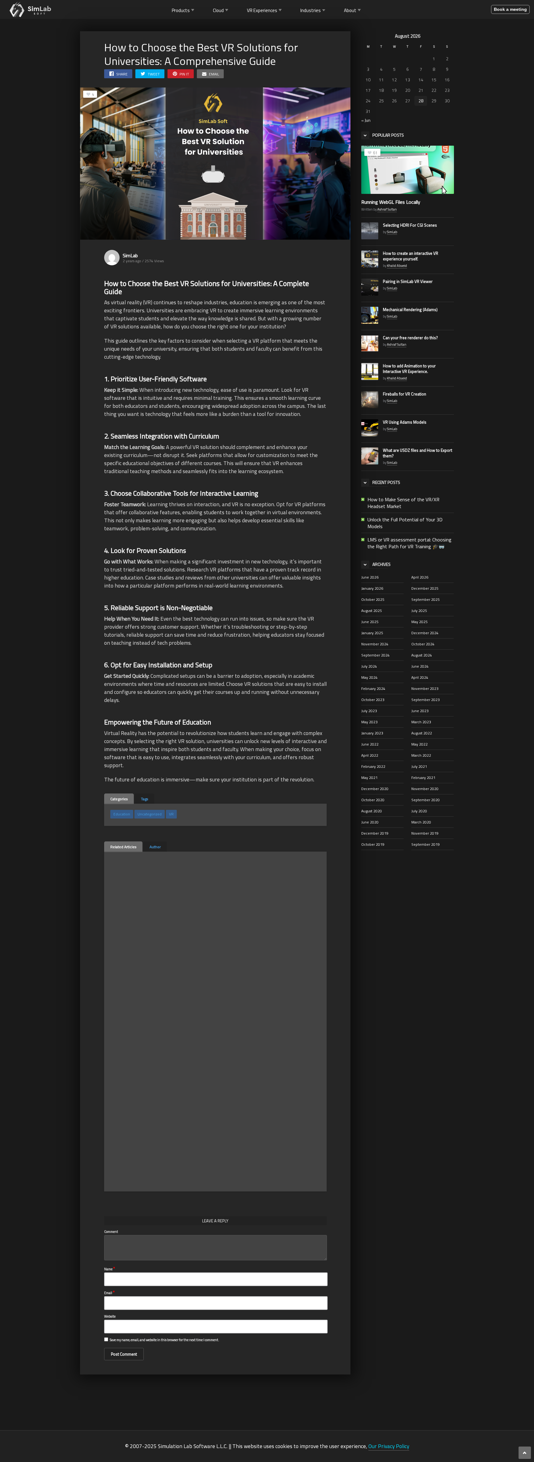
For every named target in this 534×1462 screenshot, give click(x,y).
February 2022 (373, 766)
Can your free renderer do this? (410, 338)
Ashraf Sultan (387, 209)
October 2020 (372, 800)
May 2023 (369, 722)
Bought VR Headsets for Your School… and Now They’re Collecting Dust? (264, 1008)
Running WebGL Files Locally (390, 202)
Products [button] (181, 10)
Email (109, 1292)
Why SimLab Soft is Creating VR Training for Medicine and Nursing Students (260, 1092)
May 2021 (369, 777)
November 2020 (425, 789)
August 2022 (421, 733)
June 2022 (370, 744)
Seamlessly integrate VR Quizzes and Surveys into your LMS (139, 1176)
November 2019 (425, 833)
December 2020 (374, 789)
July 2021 (419, 766)
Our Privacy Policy (388, 1446)
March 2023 (421, 722)
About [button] (350, 10)
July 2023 (369, 711)
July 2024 (369, 666)
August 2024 (421, 655)
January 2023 (372, 733)
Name (109, 1268)
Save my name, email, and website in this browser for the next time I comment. (164, 1339)
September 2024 (375, 655)
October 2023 (372, 700)
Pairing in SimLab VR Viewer (408, 281)
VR (171, 814)
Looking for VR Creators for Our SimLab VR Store (200, 1086)
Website (110, 1316)
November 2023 (425, 688)
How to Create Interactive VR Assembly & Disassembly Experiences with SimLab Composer (139, 931)
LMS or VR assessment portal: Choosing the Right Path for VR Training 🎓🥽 (409, 543)
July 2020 (419, 811)
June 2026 (370, 577)
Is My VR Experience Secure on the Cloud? (197, 1005)
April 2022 (369, 755)
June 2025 (370, 622)
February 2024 (373, 688)
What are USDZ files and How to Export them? (417, 453)
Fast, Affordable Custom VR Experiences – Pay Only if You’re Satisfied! (138, 1089)
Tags (144, 799)
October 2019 (372, 844)
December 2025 (425, 588)
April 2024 (419, 677)
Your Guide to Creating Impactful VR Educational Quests (199, 928)
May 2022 (419, 744)
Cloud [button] (218, 10)
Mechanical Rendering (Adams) (410, 309)
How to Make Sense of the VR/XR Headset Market (403, 503)
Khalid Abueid (397, 265)
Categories (119, 799)
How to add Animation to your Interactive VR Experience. (409, 368)
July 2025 (419, 610)
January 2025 (372, 633)
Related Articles (123, 847)
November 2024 (374, 644)
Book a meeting (510, 9)
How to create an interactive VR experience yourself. (410, 256)
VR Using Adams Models (404, 422)
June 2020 (370, 822)
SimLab (130, 255)
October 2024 (422, 644)
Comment (111, 1231)
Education (121, 814)
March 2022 (421, 755)
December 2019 (374, 833)
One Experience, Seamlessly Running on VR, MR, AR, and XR (264, 928)
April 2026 (419, 577)
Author (155, 847)
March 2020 (421, 822)
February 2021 (423, 777)
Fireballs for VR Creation (404, 394)
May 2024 (369, 677)
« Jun (366, 120)
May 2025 (419, 622)
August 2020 (371, 811)
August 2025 (371, 610)
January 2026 (372, 588)
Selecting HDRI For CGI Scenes (410, 225)
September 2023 (425, 700)
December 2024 (425, 633)
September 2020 (425, 800)
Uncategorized (150, 814)
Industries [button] (310, 10)
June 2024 (420, 666)
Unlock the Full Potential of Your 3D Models (405, 523)
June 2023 (420, 711)
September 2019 (425, 844)
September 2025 (425, 599)
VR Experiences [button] (262, 10)
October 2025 (372, 599)
